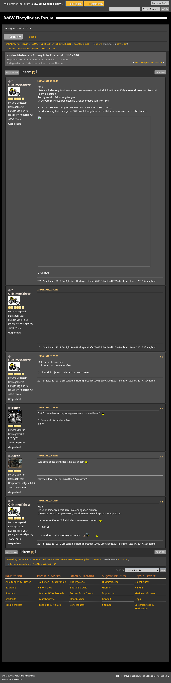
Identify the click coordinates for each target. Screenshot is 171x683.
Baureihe (11, 587)
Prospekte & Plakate (49, 604)
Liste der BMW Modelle (51, 593)
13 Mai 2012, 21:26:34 (47, 500)
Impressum (108, 593)
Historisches (45, 587)
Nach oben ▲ (163, 675)
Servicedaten (77, 604)
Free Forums (17, 679)
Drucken (160, 72)
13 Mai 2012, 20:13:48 (47, 455)
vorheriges (141, 62)
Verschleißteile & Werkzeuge (144, 606)
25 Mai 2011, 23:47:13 (47, 81)
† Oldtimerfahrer (19, 83)
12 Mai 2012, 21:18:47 (47, 407)
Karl (125, 43)
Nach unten (12, 72)
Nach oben (11, 552)
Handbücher (77, 599)
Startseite (11, 599)
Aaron (15, 456)
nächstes (157, 62)
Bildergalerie (77, 581)
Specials (10, 593)
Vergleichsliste (14, 604)
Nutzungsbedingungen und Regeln (139, 675)
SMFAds (5, 679)
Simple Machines (27, 676)
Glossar (106, 587)
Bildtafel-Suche (78, 587)
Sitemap (107, 604)
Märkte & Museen (145, 593)
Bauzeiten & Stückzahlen (52, 581)
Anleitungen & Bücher (18, 581)
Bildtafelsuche (110, 581)
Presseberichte (46, 599)
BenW (15, 408)
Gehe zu (120, 570)
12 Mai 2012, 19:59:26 (47, 356)
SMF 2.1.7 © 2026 (10, 676)
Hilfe (118, 675)
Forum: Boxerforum (81, 593)
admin (120, 43)
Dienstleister (142, 581)
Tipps (138, 599)
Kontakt (106, 599)
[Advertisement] (99, 317)
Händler (139, 587)
